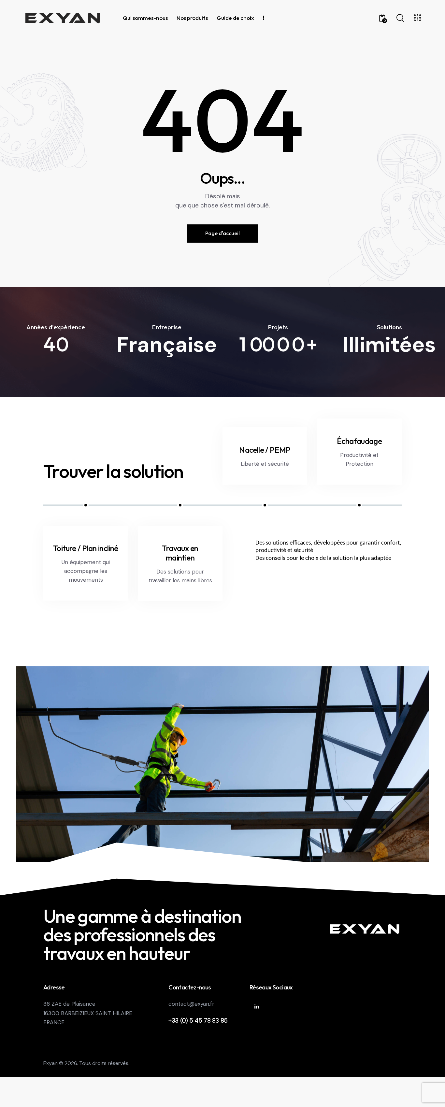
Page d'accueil (222, 233)
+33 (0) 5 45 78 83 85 (198, 1020)
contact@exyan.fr (191, 1003)
